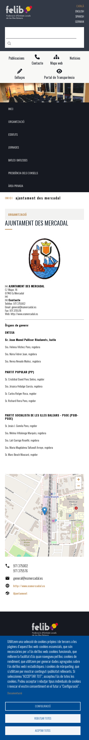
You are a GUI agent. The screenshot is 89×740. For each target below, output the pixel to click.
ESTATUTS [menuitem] (13, 134)
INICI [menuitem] (10, 109)
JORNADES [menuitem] (13, 147)
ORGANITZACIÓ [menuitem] (16, 121)
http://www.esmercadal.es (29, 586)
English (79, 11)
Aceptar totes (43, 730)
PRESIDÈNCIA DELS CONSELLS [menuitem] (23, 173)
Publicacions (16, 58)
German (79, 21)
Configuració (43, 706)
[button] (44, 511)
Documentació (14, 693)
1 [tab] (44, 97)
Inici (9, 198)
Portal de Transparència (59, 77)
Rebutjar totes (42, 718)
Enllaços (20, 77)
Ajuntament (20, 593)
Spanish (79, 16)
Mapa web (56, 63)
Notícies (75, 58)
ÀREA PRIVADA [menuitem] (15, 186)
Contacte (37, 63)
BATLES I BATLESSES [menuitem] (17, 160)
